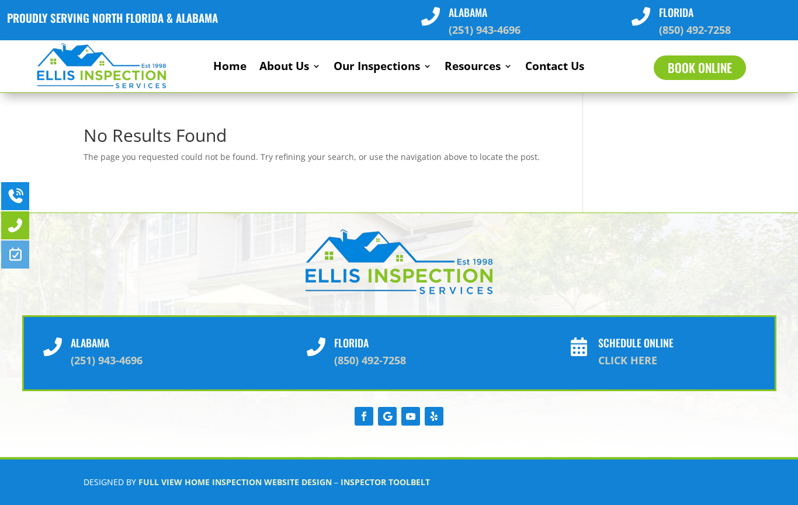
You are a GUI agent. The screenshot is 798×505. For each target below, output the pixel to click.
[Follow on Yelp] (434, 416)
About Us (284, 68)
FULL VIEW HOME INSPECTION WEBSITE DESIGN (235, 481)
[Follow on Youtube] (410, 416)
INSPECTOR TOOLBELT (385, 481)
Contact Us (554, 68)
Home (230, 68)
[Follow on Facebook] (364, 416)
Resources (473, 68)
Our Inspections (377, 68)
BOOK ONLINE (700, 67)
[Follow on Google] (387, 416)
